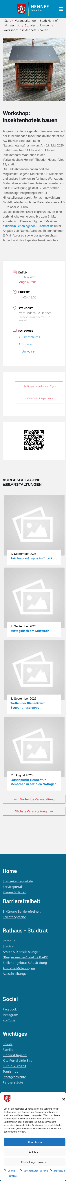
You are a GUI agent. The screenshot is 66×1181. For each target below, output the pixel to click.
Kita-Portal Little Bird (17, 1060)
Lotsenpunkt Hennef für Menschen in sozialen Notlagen (33, 782)
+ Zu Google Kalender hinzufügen (39, 386)
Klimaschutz (12, 25)
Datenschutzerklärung (35, 1170)
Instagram (10, 1015)
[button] (63, 1099)
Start (7, 21)
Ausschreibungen (16, 973)
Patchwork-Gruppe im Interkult (33, 558)
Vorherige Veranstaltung (37, 799)
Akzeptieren (34, 1142)
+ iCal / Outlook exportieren (39, 398)
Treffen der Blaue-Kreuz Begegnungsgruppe (27, 705)
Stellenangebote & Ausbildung (25, 963)
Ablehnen (34, 1152)
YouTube (9, 1020)
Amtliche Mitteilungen (19, 968)
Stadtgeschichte (14, 1077)
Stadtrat (8, 946)
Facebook (10, 1009)
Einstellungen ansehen (34, 1162)
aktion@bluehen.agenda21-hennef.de (28, 226)
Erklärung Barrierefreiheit (22, 911)
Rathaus (9, 941)
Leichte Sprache (14, 917)
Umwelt (45, 25)
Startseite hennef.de (18, 881)
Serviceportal (12, 887)
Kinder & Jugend (15, 1055)
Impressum (59, 1170)
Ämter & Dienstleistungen (22, 952)
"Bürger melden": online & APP (25, 957)
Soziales (30, 25)
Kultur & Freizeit (14, 1066)
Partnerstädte (13, 1082)
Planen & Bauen (14, 892)
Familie (8, 1049)
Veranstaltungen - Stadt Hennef (36, 21)
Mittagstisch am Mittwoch (29, 631)
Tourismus (10, 1071)
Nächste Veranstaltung (31, 811)
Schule (7, 1044)
